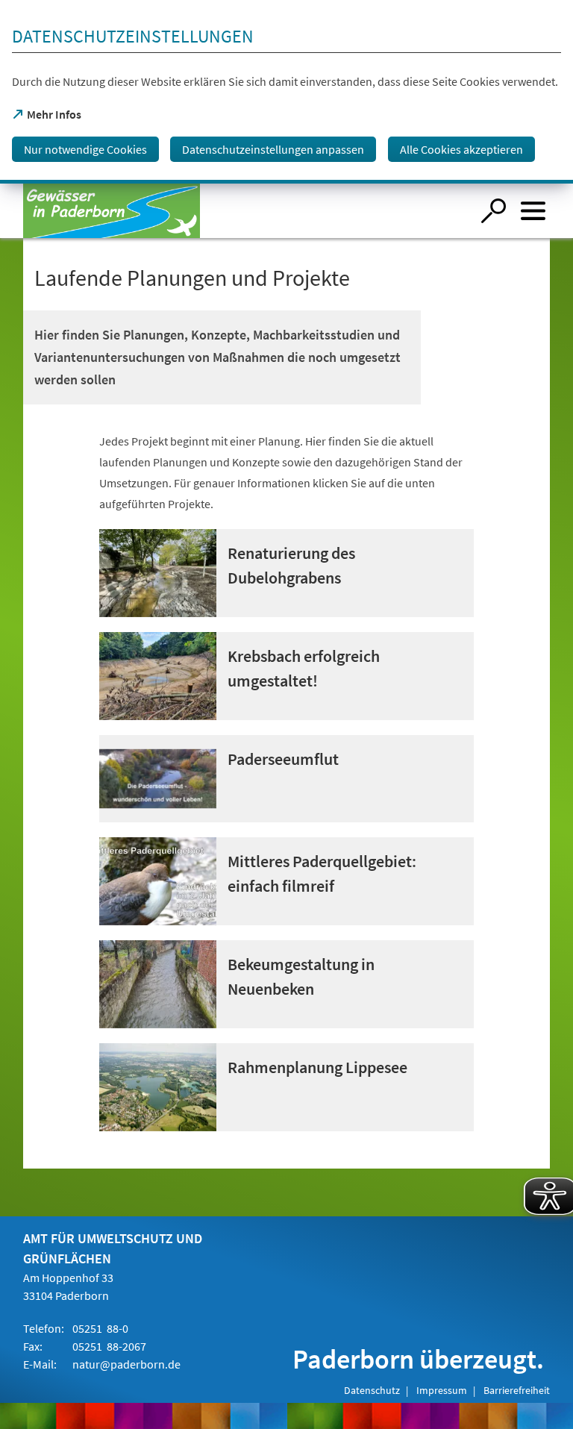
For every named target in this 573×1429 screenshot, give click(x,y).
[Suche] (493, 211)
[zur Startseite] (247, 211)
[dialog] (286, 92)
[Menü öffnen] (533, 211)
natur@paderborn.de (126, 1364)
